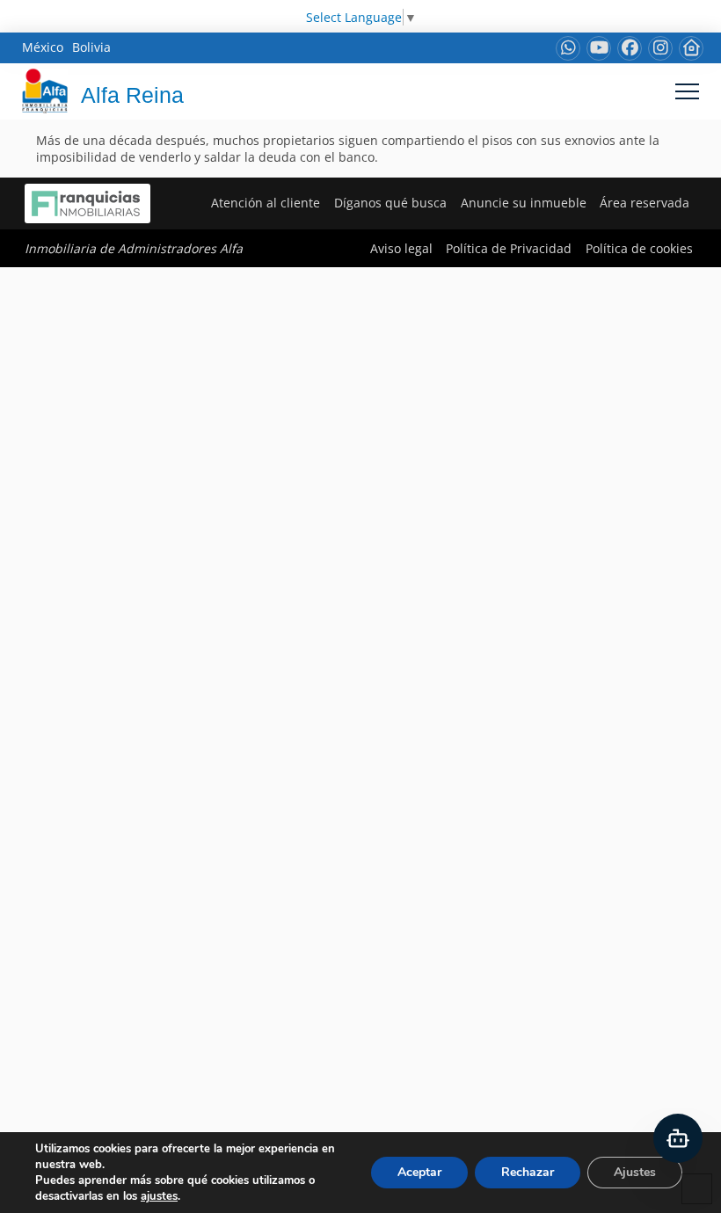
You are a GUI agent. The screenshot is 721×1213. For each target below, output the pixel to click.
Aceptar (419, 1172)
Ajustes (635, 1172)
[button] (687, 91)
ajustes (159, 1196)
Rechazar (527, 1172)
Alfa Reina (132, 95)
